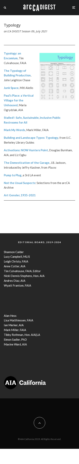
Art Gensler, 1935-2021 (20, 195)
